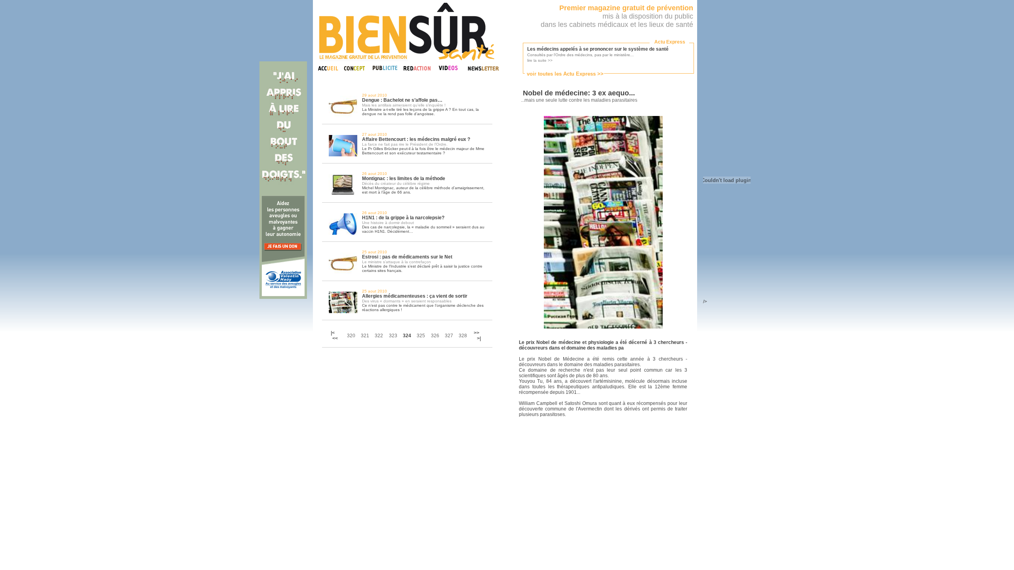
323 (393, 335)
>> (476, 333)
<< (335, 338)
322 (379, 335)
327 (449, 335)
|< (333, 333)
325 (421, 335)
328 (463, 335)
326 (435, 335)
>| (479, 338)
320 (351, 335)
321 (365, 335)
